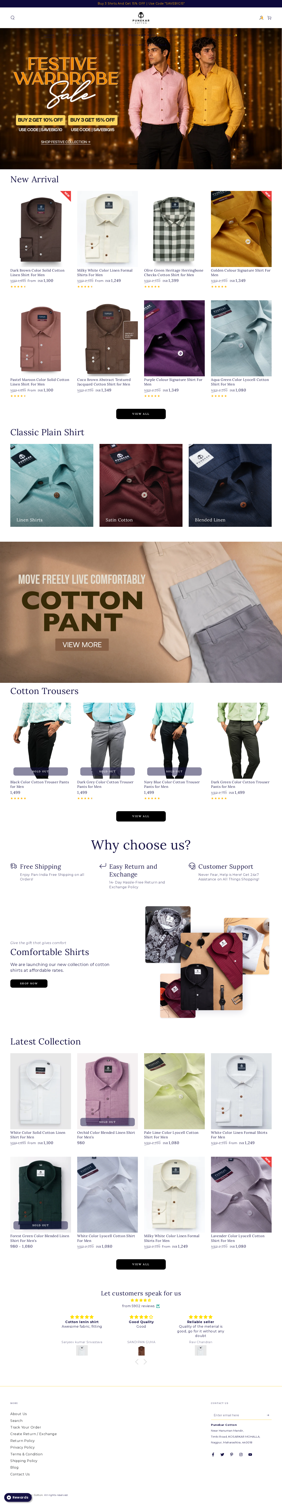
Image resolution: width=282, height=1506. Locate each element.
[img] (141, 1300)
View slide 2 (147, 161)
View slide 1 (135, 161)
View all (141, 414)
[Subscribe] (269, 1415)
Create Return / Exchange (33, 1434)
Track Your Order (25, 1427)
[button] (12, 17)
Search (16, 1421)
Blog (14, 1467)
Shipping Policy (24, 1461)
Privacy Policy (22, 1447)
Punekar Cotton (32, 1494)
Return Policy (22, 1441)
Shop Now (29, 983)
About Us (18, 1414)
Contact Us (20, 1474)
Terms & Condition (26, 1454)
